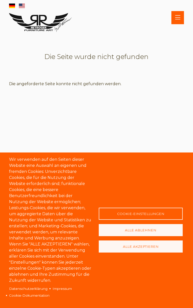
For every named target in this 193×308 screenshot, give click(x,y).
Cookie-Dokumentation (29, 295)
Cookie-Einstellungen (140, 214)
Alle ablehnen (140, 230)
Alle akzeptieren (141, 246)
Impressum (62, 289)
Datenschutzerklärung (28, 289)
